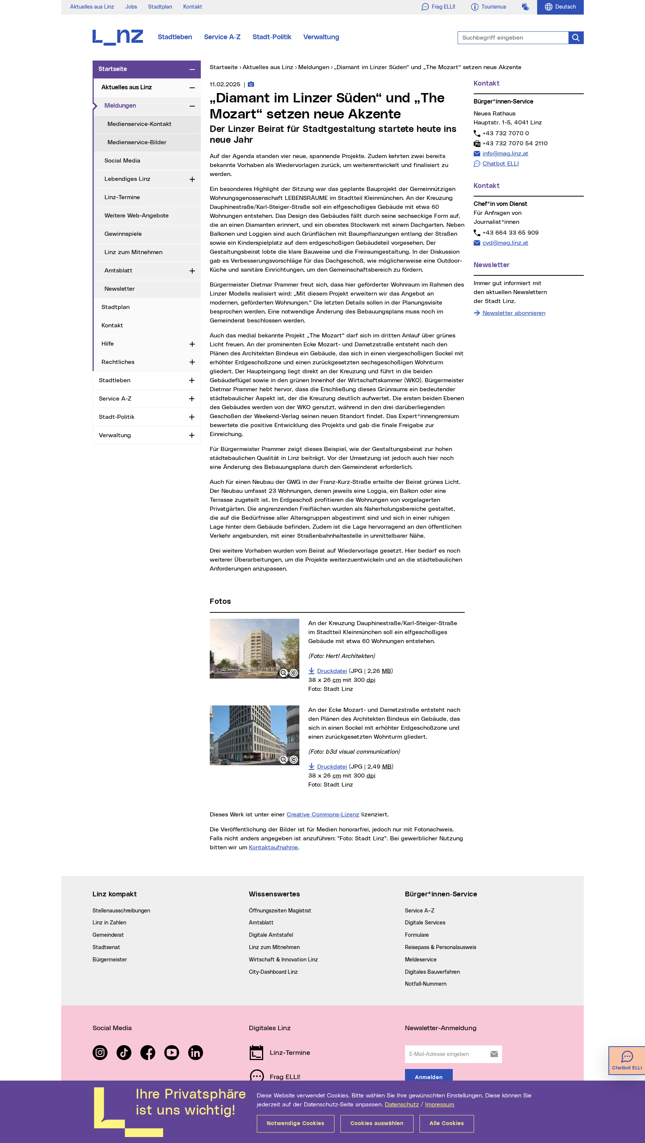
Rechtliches (118, 362)
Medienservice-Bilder (137, 142)
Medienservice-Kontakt (140, 124)
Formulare (417, 935)
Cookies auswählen (376, 1123)
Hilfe (108, 344)
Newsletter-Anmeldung (441, 1028)
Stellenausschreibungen (121, 911)
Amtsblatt (119, 271)
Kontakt (192, 7)
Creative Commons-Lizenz (323, 815)
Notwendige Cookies (295, 1123)
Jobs (131, 7)
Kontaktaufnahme (273, 847)
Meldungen (146, 105)
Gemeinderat (108, 935)
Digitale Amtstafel (271, 935)
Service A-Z (222, 37)
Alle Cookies (447, 1123)
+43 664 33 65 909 (510, 232)
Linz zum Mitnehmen (133, 252)
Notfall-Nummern (425, 984)
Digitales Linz (270, 1028)
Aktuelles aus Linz (92, 7)
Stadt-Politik (272, 37)
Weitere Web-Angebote (137, 216)
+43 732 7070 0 (505, 133)
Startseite (113, 69)
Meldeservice (421, 960)
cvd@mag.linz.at (505, 243)
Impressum (439, 1105)
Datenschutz (402, 1105)
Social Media (122, 161)
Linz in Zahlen (109, 923)
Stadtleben (175, 37)
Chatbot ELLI (501, 164)
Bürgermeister (110, 960)
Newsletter (120, 289)
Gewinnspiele (123, 234)
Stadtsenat (106, 947)
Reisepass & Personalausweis (440, 947)
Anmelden (429, 1077)
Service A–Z (419, 911)
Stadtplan (160, 7)
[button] (284, 673)
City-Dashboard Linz (273, 972)
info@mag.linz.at (505, 153)
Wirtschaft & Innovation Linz (283, 960)
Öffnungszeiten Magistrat (280, 911)
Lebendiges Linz (127, 179)
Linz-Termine (122, 197)
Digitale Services (425, 923)
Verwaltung (321, 37)
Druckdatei (355, 671)
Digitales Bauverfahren (432, 972)
